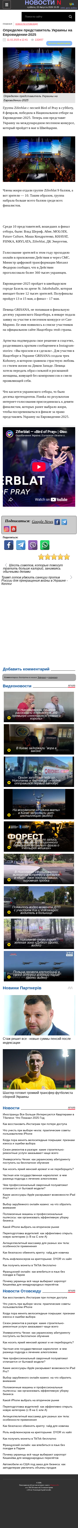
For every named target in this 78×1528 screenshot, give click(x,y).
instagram (52, 677)
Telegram (42, 677)
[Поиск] (70, 16)
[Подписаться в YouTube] (14, 528)
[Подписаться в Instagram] (7, 528)
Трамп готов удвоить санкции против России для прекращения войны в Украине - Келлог (34, 580)
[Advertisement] (39, 625)
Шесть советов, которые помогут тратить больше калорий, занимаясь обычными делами (33, 568)
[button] (71, 140)
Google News (42, 521)
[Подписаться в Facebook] (57, 521)
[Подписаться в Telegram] (64, 521)
